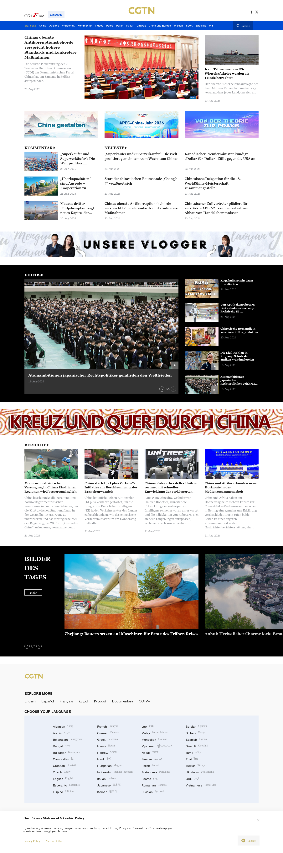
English (30, 701)
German (108, 733)
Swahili (197, 746)
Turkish (195, 766)
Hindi (104, 759)
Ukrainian (200, 772)
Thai (192, 759)
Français (66, 701)
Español (47, 701)
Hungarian (109, 766)
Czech (61, 772)
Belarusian (67, 739)
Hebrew (107, 753)
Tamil (193, 753)
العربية (83, 701)
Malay (155, 733)
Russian (153, 792)
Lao (148, 726)
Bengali (61, 746)
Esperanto (66, 785)
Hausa (106, 746)
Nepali (150, 753)
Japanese (109, 785)
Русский (100, 701)
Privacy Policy (31, 841)
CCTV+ (144, 701)
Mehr (33, 592)
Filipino (63, 792)
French (107, 726)
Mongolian (154, 739)
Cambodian (63, 759)
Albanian (63, 726)
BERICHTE (35, 445)
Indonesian (115, 772)
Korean (107, 792)
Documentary (122, 701)
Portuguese (156, 772)
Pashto (150, 779)
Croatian (64, 766)
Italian (106, 779)
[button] (161, 389)
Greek (107, 739)
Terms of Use (54, 841)
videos (32, 275)
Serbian (196, 726)
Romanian (154, 785)
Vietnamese (201, 785)
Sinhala (195, 733)
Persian (152, 759)
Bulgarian (66, 753)
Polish (150, 766)
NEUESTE (114, 148)
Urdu (192, 779)
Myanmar (157, 746)
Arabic (62, 733)
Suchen (245, 25)
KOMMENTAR (38, 148)
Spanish (197, 739)
